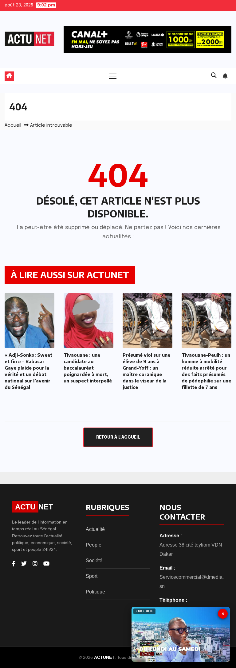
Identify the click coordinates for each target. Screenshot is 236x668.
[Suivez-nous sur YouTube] (46, 564)
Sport (91, 576)
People (93, 544)
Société (94, 560)
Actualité (95, 529)
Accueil (13, 125)
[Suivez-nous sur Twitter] (24, 564)
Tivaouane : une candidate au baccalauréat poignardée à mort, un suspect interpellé (88, 367)
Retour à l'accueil (118, 437)
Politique (95, 591)
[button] (214, 76)
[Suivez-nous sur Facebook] (13, 564)
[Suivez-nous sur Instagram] (35, 564)
